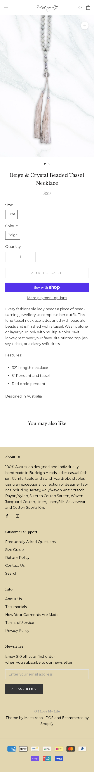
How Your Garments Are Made (32, 615)
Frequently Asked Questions (30, 542)
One (11, 214)
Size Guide (14, 550)
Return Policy (17, 558)
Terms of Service (19, 623)
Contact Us (14, 565)
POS (50, 718)
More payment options (47, 298)
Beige (13, 235)
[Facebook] (7, 516)
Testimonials (16, 607)
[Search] (80, 7)
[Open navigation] (6, 7)
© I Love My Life (47, 711)
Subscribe (24, 689)
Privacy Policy (17, 630)
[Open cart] (88, 7)
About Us (13, 599)
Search (11, 573)
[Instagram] (17, 516)
